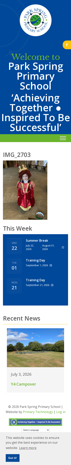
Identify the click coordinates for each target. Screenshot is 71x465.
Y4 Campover (23, 384)
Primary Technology (38, 412)
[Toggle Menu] (63, 138)
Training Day (35, 260)
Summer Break (37, 240)
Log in (60, 412)
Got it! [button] (12, 457)
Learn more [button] (27, 448)
